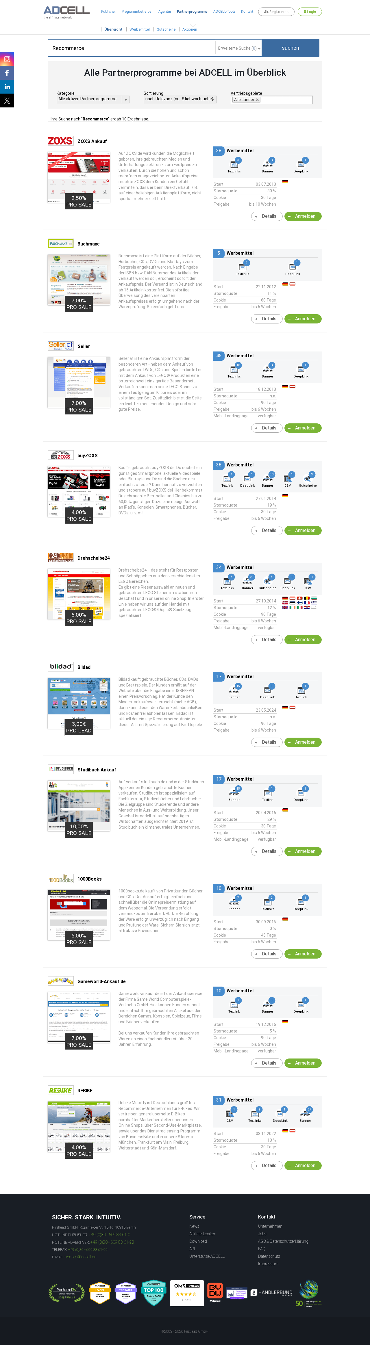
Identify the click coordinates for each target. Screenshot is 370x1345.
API (192, 1249)
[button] (290, 48)
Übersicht (113, 29)
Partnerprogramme (192, 11)
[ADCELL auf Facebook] (7, 73)
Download (198, 1241)
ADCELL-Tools (224, 11)
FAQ (261, 1249)
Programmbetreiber (137, 11)
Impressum (268, 1264)
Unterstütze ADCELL (207, 1256)
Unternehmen (270, 1226)
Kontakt (247, 11)
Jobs (262, 1233)
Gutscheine (166, 29)
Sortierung (153, 93)
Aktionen (189, 29)
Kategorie (66, 93)
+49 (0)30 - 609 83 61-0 (109, 1234)
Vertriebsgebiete (246, 93)
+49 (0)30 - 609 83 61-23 (112, 1242)
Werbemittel (140, 29)
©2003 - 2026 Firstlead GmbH (185, 1331)
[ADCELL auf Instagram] (7, 59)
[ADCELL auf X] (7, 100)
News (194, 1226)
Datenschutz (269, 1256)
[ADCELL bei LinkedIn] (7, 87)
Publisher (108, 11)
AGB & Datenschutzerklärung (283, 1241)
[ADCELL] (187, 1293)
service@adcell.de (80, 1257)
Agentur (164, 11)
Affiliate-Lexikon (202, 1233)
